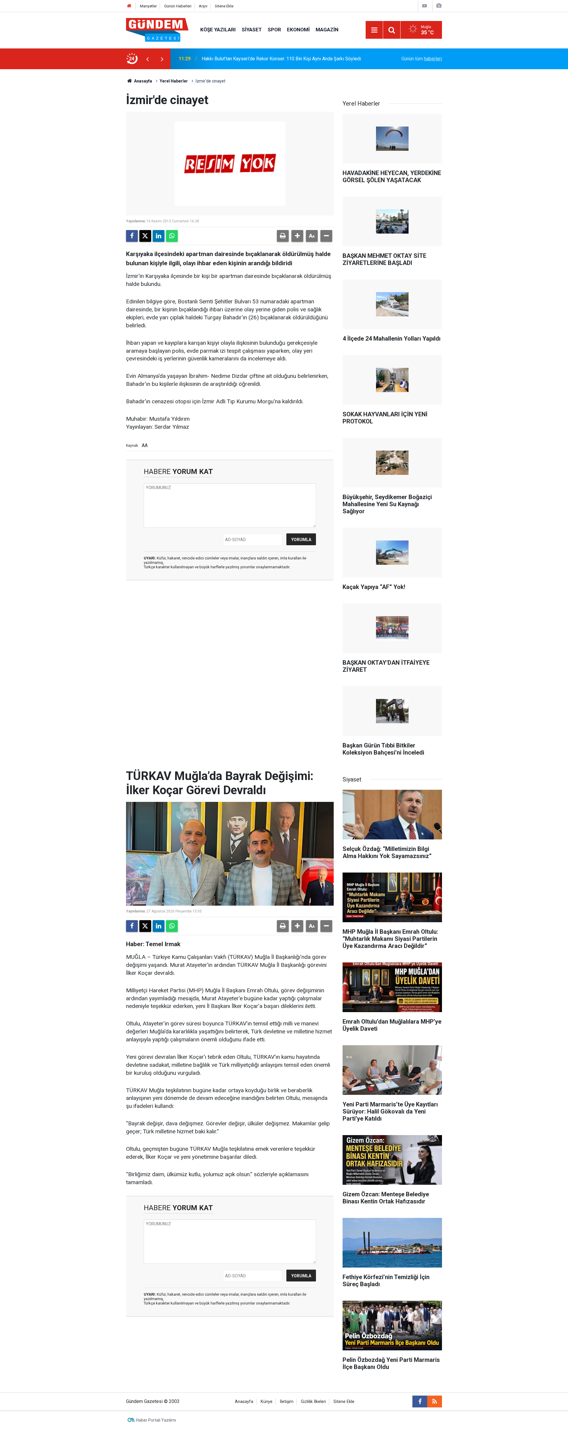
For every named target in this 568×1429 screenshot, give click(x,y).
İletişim (286, 1401)
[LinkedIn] (158, 236)
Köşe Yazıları (218, 30)
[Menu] (374, 30)
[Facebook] (132, 236)
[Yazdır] (283, 236)
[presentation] (147, 58)
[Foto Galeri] (438, 6)
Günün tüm (421, 59)
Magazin (327, 30)
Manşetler (148, 6)
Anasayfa (142, 81)
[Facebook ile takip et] (419, 1401)
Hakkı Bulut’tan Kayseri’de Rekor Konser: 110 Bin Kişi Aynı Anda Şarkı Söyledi (281, 59)
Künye (266, 1401)
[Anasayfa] (129, 6)
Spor (274, 30)
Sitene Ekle (224, 6)
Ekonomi (298, 30)
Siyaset (252, 30)
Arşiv (203, 6)
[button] (297, 236)
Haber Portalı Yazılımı (156, 1420)
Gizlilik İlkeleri (313, 1401)
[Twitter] (145, 236)
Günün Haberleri (177, 6)
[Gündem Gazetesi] (157, 29)
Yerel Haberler (174, 81)
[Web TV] (424, 6)
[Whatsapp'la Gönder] (172, 236)
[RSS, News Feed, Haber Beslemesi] (434, 1401)
